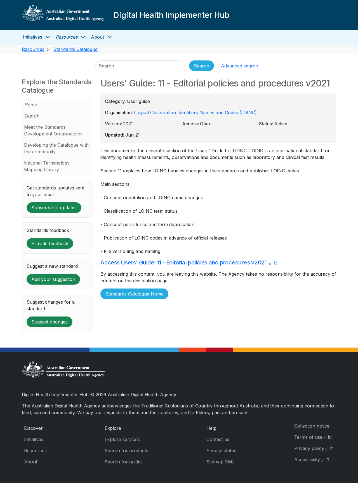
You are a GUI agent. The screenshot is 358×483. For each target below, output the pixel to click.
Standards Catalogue (75, 49)
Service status (221, 450)
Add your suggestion (53, 279)
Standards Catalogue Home (134, 294)
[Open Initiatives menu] (47, 37)
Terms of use (308, 437)
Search (31, 116)
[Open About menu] (109, 37)
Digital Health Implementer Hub (171, 15)
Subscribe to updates (54, 207)
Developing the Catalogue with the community (56, 148)
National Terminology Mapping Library (47, 166)
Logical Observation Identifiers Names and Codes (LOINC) (195, 112)
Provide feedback (50, 243)
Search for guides (124, 462)
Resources (66, 37)
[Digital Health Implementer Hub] (63, 15)
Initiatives (32, 37)
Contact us (217, 439)
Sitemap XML (220, 462)
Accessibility (307, 459)
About (97, 37)
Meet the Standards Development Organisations (53, 130)
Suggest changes (49, 322)
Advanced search (239, 66)
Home (30, 104)
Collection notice (311, 426)
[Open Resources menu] (83, 37)
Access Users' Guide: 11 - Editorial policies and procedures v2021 (184, 262)
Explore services (122, 439)
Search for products (126, 450)
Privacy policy (309, 448)
